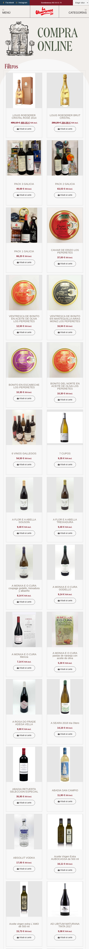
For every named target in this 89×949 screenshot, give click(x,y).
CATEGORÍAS (78, 12)
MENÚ (6, 12)
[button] (24, 129)
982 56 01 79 (51, 3)
